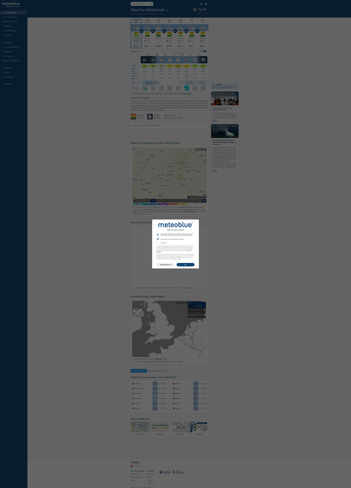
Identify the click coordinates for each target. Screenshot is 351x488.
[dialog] (175, 244)
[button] (175, 243)
